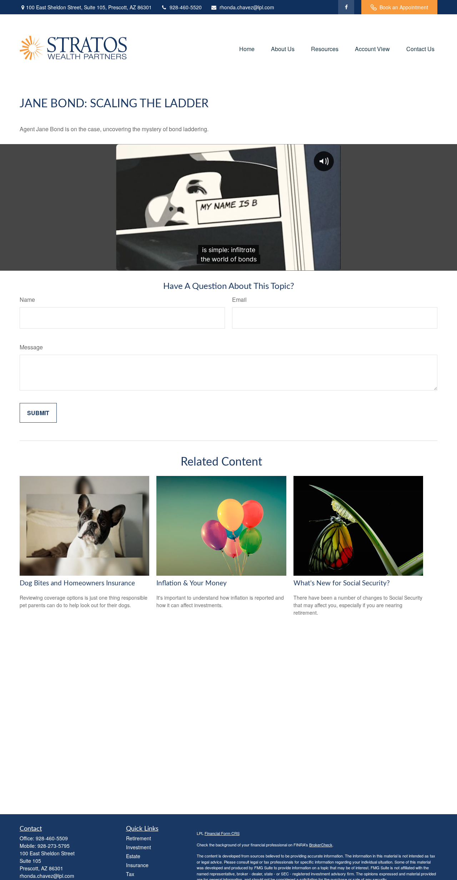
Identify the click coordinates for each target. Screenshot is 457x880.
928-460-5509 (52, 838)
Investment (138, 847)
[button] (246, 48)
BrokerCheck (320, 844)
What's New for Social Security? (341, 583)
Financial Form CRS (222, 833)
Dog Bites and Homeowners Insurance (77, 583)
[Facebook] (346, 7)
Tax (130, 873)
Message (31, 347)
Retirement (138, 838)
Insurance (137, 865)
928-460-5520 (186, 7)
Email (239, 299)
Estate (133, 856)
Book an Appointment (404, 7)
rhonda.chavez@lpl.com (247, 7)
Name (27, 299)
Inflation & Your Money (191, 583)
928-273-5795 (53, 845)
